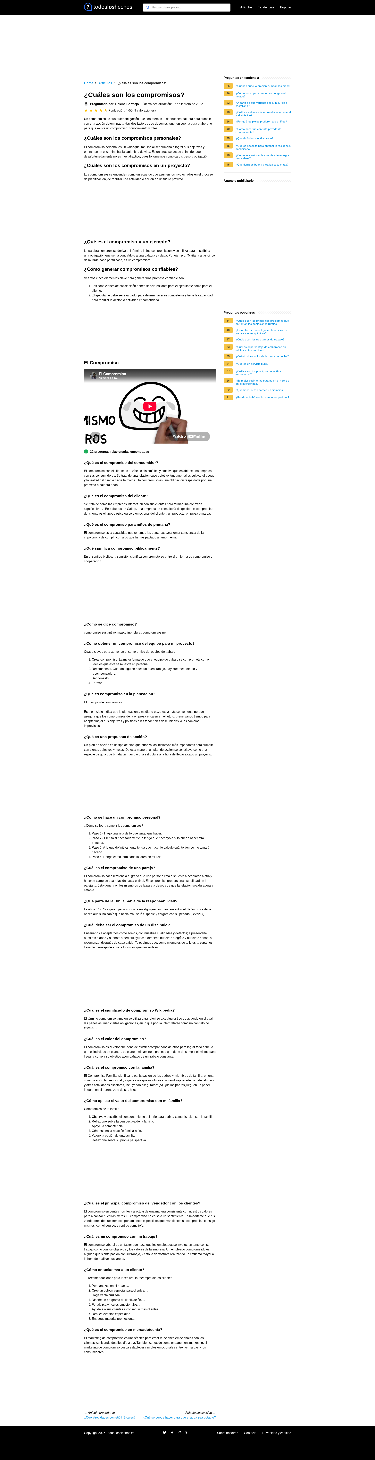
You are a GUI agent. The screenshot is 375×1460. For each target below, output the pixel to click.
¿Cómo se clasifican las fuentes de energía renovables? (262, 157)
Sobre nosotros (227, 1433)
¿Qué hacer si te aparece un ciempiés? (260, 390)
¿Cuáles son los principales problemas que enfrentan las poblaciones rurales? (262, 322)
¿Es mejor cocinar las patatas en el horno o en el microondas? (262, 382)
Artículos (246, 7)
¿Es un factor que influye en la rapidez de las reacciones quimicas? (261, 332)
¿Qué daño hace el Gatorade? (254, 138)
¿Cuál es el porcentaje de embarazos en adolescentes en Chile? (261, 348)
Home (88, 83)
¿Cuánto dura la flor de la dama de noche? (262, 356)
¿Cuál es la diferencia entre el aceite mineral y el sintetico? (263, 114)
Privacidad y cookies (276, 1433)
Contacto (250, 1433)
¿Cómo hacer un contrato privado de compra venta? (258, 130)
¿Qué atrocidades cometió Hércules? (110, 1417)
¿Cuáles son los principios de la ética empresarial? (258, 373)
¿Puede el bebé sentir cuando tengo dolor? (262, 397)
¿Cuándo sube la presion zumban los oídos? (263, 85)
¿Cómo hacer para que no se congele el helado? (261, 95)
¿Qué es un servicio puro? (252, 363)
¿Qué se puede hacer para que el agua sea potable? (179, 1417)
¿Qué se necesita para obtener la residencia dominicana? (263, 147)
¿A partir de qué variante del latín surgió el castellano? (262, 104)
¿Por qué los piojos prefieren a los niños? (261, 121)
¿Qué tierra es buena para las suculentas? (262, 164)
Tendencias (266, 7)
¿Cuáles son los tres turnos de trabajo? (260, 339)
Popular (285, 7)
